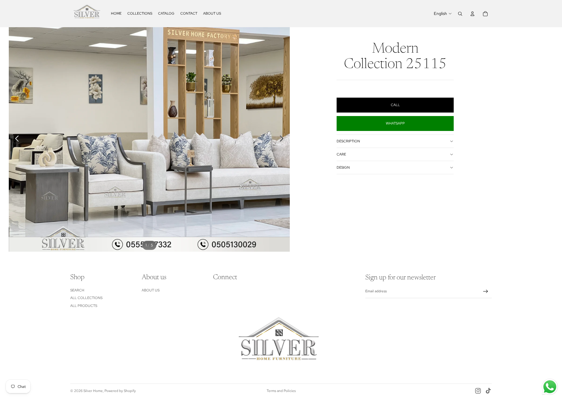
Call (395, 105)
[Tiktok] (488, 390)
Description (348, 141)
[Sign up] (485, 291)
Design (343, 167)
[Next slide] (283, 139)
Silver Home (93, 390)
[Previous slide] (15, 139)
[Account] (472, 13)
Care (341, 154)
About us (151, 290)
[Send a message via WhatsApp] (550, 387)
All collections (86, 298)
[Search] (460, 13)
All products (83, 305)
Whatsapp (395, 123)
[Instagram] (478, 390)
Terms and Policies (281, 390)
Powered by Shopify (120, 390)
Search (77, 290)
